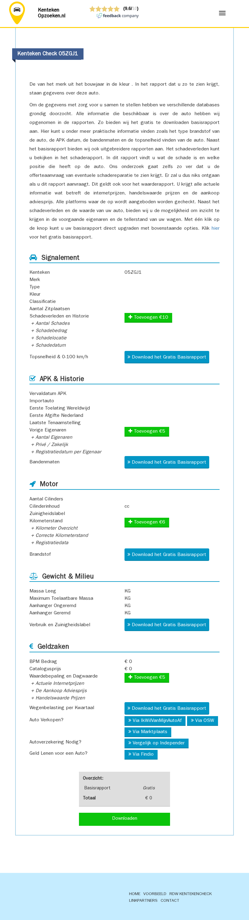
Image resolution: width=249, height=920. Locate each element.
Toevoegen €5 (148, 431)
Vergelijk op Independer (159, 743)
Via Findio (143, 754)
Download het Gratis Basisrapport (169, 357)
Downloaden (124, 819)
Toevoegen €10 (150, 317)
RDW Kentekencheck (190, 894)
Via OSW (204, 721)
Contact (170, 901)
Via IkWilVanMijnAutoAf (157, 721)
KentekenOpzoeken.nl (52, 13)
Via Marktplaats (150, 732)
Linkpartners (143, 901)
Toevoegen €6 (148, 522)
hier (216, 228)
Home (134, 894)
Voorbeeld (154, 894)
